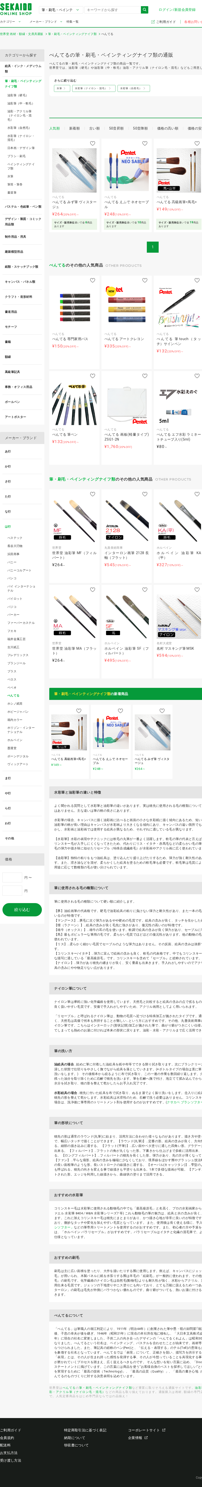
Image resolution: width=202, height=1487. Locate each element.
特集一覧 (73, 21)
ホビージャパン (18, 711)
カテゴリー (7, 21)
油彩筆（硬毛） (18, 95)
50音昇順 (116, 128)
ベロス (12, 679)
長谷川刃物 (15, 546)
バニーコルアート (19, 570)
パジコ (12, 607)
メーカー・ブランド (43, 21)
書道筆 (12, 192)
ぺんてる (57, 265)
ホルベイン (15, 740)
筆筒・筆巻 (15, 184)
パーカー (13, 614)
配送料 (5, 1445)
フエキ (12, 631)
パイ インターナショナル (21, 588)
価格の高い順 (167, 128)
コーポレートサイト (144, 1430)
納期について (74, 1438)
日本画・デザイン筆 (21, 148)
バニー (12, 562)
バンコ (12, 578)
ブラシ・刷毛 (16, 156)
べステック (15, 538)
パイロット (15, 598)
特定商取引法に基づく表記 (85, 1430)
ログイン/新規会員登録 (177, 10)
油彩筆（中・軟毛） (21, 103)
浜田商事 (13, 554)
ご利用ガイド (166, 22)
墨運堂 (12, 748)
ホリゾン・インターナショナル (21, 730)
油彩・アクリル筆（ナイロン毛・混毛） (19, 115)
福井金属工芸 (16, 639)
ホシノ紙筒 (15, 703)
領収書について (76, 1445)
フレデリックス (18, 655)
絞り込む (22, 910)
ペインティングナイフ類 (21, 166)
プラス (12, 671)
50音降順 (140, 128)
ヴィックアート (18, 764)
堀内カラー (15, 720)
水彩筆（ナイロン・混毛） (21, 138)
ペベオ (12, 687)
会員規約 (7, 1438)
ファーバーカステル (21, 623)
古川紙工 (13, 647)
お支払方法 (9, 1453)
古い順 (94, 128)
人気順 (54, 128)
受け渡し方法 (10, 1460)
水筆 (10, 176)
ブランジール (16, 663)
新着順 (74, 128)
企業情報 (135, 1438)
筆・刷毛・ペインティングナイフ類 (82, 479)
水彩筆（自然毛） (19, 128)
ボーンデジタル (18, 756)
